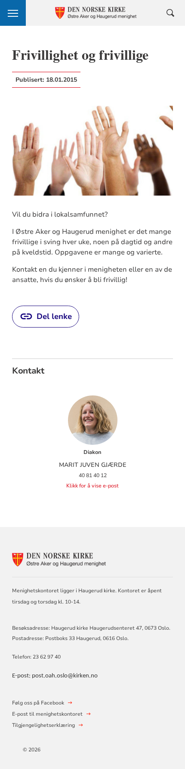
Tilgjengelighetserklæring (43, 725)
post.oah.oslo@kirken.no (65, 676)
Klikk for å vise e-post (92, 485)
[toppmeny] (13, 13)
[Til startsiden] (59, 558)
